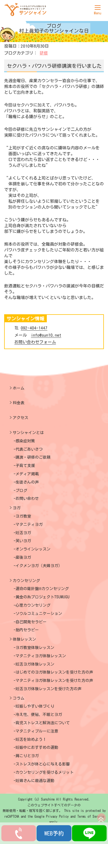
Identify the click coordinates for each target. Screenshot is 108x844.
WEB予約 (54, 833)
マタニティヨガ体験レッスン (41, 656)
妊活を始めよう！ (31, 739)
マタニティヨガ (29, 524)
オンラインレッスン (33, 549)
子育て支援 (25, 466)
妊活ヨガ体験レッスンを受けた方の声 (48, 689)
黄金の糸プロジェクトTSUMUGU (43, 597)
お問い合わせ (27, 498)
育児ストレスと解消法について (43, 723)
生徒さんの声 (27, 482)
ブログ (21, 490)
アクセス (20, 418)
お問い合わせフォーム (35, 342)
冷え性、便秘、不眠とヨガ (39, 714)
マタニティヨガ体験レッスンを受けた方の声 (54, 680)
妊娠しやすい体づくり (35, 706)
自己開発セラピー (31, 622)
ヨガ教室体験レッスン (35, 648)
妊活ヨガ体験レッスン (35, 664)
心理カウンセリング (33, 605)
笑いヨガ (23, 541)
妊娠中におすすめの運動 (37, 747)
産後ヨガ (23, 557)
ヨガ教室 (23, 516)
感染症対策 (25, 441)
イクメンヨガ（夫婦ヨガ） (39, 566)
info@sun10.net (46, 335)
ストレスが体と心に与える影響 (43, 764)
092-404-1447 (34, 328)
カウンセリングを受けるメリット (45, 772)
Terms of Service (90, 816)
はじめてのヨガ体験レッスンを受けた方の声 (54, 672)
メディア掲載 (27, 474)
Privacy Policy (57, 816)
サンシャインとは (28, 433)
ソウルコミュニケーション (39, 614)
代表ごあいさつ (29, 449)
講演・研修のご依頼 (33, 457)
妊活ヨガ (23, 533)
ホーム (18, 388)
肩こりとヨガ (27, 756)
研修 (44, 53)
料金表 (18, 403)
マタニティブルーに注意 (37, 731)
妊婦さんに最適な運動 (35, 781)
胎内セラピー (27, 630)
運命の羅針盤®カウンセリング (42, 589)
